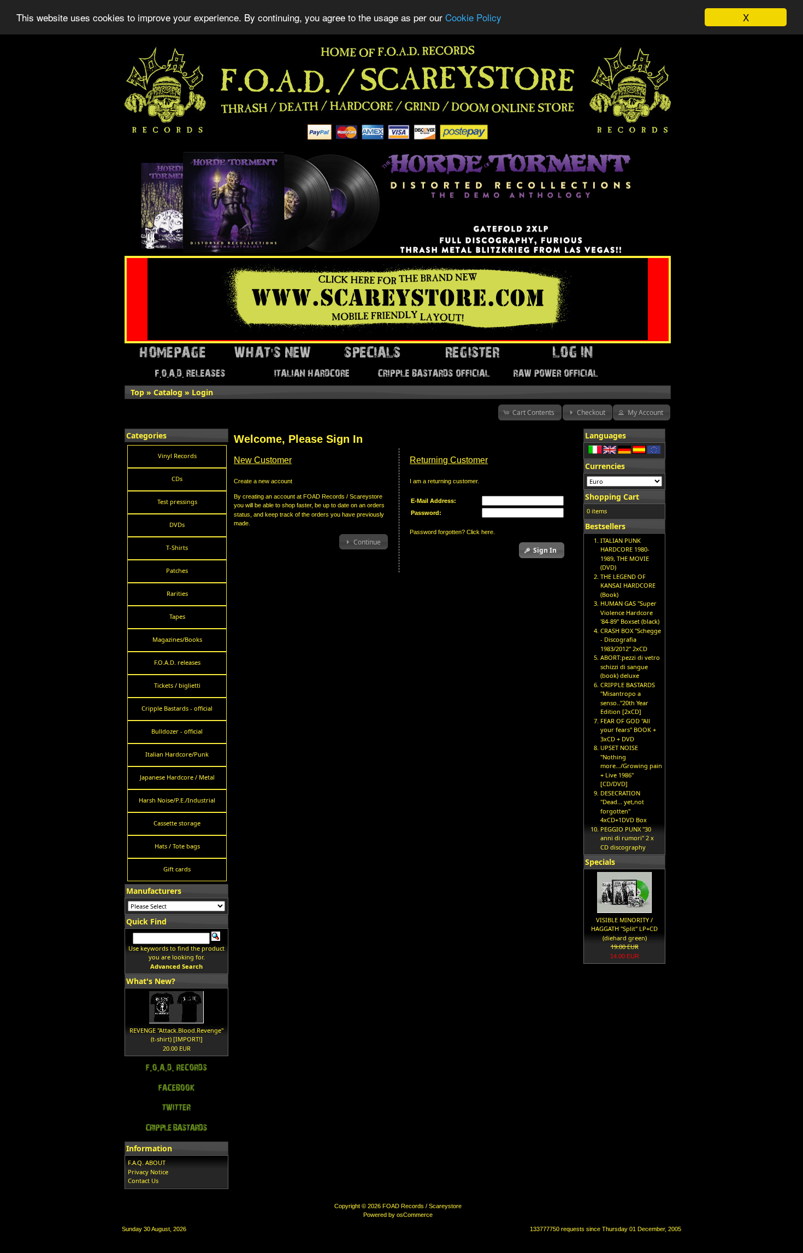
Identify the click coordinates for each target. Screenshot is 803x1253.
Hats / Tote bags (177, 846)
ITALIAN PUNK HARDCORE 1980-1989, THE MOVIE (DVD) (625, 554)
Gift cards (177, 869)
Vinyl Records (177, 456)
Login (202, 392)
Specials (600, 862)
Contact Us (143, 1180)
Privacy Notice (148, 1172)
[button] (530, 412)
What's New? (150, 981)
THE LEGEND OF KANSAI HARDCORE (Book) (628, 585)
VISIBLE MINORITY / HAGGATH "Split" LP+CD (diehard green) (624, 929)
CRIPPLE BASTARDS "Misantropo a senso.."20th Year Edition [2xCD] (627, 698)
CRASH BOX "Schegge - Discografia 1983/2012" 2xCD (630, 640)
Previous (127, 155)
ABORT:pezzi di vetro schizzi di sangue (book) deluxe (630, 666)
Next (662, 155)
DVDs (177, 524)
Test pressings (177, 501)
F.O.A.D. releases (177, 662)
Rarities (177, 593)
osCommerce (415, 1214)
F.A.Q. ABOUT (147, 1162)
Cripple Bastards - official (176, 708)
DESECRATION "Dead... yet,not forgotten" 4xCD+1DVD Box (623, 806)
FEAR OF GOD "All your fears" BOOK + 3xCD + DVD (628, 730)
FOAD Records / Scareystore (422, 1206)
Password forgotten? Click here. (452, 532)
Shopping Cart (612, 496)
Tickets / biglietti (177, 685)
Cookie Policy (473, 18)
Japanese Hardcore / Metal (177, 777)
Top (137, 392)
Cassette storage (176, 823)
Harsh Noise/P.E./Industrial (177, 800)
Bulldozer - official (177, 731)
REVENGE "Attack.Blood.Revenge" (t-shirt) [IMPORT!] (176, 1035)
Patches (177, 570)
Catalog (167, 392)
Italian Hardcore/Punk (177, 754)
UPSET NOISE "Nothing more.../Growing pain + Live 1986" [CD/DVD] (631, 765)
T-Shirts (177, 547)
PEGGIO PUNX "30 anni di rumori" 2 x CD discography (627, 838)
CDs (177, 479)
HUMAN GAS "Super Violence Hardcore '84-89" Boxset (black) (629, 612)
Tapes (177, 616)
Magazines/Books (177, 639)
